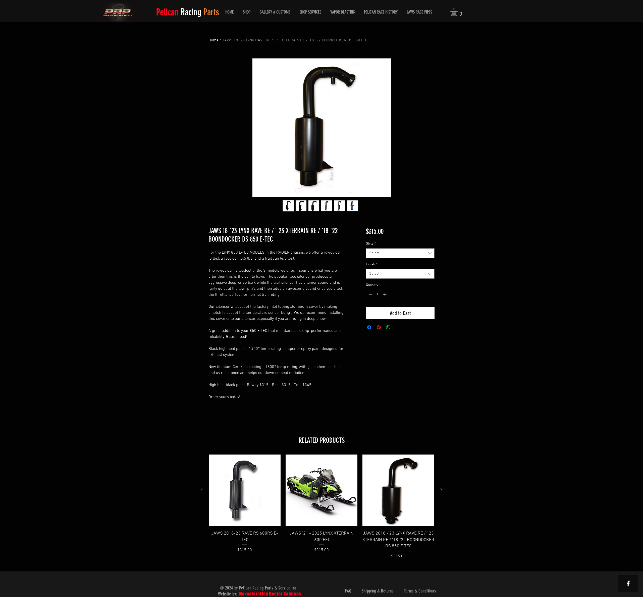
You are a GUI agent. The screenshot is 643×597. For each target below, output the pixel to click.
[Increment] (385, 294)
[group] (321, 506)
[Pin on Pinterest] (379, 327)
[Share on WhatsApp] (388, 327)
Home (213, 40)
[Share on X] (398, 327)
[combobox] (400, 253)
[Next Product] (442, 490)
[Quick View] (245, 490)
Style (371, 244)
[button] (458, 12)
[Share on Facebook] (369, 327)
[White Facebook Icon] (628, 583)
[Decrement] (370, 294)
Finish (372, 264)
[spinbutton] (377, 294)
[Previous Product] (201, 490)
